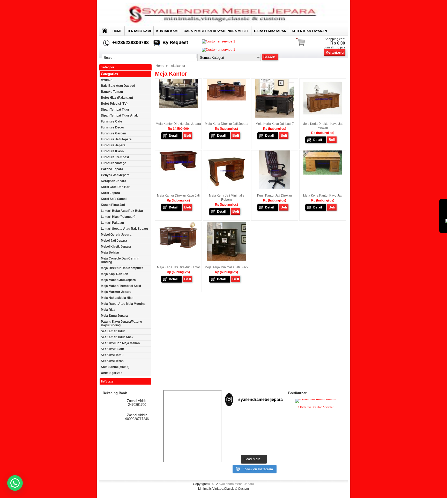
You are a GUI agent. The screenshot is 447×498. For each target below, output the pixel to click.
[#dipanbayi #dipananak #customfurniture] (234, 420)
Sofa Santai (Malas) (115, 367)
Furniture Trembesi (115, 157)
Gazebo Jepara (112, 169)
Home (117, 31)
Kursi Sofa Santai (113, 199)
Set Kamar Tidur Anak (117, 337)
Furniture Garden (113, 133)
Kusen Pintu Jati (113, 205)
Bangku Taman (112, 91)
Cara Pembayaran (270, 31)
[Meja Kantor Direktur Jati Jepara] (178, 107)
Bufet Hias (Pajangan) (117, 97)
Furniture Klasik (112, 151)
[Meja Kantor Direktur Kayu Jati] (178, 170)
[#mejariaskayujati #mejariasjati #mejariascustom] (254, 438)
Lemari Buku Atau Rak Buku (122, 211)
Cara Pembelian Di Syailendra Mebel (216, 31)
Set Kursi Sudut (112, 349)
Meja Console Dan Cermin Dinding (120, 260)
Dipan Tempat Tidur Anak (119, 115)
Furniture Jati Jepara (116, 139)
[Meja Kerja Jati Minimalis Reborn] (226, 188)
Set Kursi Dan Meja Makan (120, 343)
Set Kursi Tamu (112, 355)
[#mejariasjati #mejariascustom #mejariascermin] (234, 438)
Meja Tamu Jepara (114, 315)
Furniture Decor (112, 127)
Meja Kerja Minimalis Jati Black (226, 267)
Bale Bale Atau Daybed (118, 86)
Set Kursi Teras (112, 361)
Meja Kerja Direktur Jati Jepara (226, 124)
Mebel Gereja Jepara (116, 234)
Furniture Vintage (113, 163)
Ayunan (106, 80)
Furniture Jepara (113, 145)
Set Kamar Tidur (113, 331)
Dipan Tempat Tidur (115, 109)
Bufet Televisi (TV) (114, 103)
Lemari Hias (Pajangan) (118, 217)
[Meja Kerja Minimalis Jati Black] (226, 260)
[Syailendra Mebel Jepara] (223, 25)
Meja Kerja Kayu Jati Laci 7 (275, 124)
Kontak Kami (167, 31)
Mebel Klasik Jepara (116, 246)
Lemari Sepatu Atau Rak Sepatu (124, 228)
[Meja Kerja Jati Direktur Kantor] (178, 247)
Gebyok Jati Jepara (115, 175)
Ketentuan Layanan (309, 31)
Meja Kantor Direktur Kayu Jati (178, 195)
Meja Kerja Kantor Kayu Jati (322, 195)
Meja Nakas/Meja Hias (117, 298)
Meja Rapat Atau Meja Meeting (123, 304)
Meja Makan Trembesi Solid (121, 286)
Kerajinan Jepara (113, 181)
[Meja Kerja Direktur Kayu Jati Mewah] (322, 116)
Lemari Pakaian (112, 223)
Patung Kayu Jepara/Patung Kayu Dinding (121, 323)
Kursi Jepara (110, 193)
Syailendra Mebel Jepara (236, 484)
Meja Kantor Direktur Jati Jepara (178, 124)
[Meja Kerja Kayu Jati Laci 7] (274, 116)
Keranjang (335, 52)
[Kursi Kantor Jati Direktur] (274, 188)
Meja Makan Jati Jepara (118, 280)
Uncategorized (111, 373)
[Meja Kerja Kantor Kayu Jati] (322, 173)
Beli (187, 135)
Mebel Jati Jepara (114, 240)
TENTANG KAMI (139, 31)
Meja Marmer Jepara (116, 292)
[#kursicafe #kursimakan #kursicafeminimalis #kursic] (274, 440)
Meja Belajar (110, 252)
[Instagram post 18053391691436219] (254, 420)
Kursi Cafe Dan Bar (115, 187)
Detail (173, 136)
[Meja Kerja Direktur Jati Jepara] (226, 99)
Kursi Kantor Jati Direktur (274, 195)
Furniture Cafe (111, 121)
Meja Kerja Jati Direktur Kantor (178, 267)
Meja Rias (108, 310)
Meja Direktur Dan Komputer (122, 268)
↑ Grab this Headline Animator (315, 407)
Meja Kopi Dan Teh (114, 274)
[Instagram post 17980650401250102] (274, 420)
